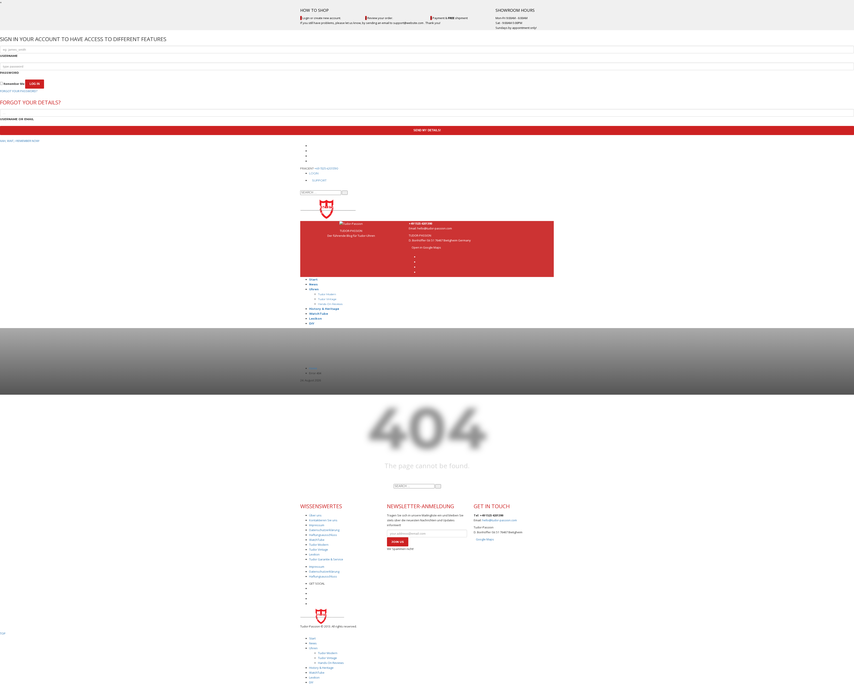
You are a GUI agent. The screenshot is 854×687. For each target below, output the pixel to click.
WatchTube (316, 540)
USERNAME (9, 56)
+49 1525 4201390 (326, 168)
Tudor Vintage (318, 550)
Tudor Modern (318, 545)
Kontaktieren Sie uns (323, 520)
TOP (3, 633)
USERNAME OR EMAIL (17, 119)
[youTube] (310, 156)
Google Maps (485, 539)
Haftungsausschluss (323, 535)
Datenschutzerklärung (324, 530)
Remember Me (13, 84)
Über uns (315, 515)
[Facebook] (310, 145)
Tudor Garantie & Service (326, 559)
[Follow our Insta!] (310, 593)
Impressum (316, 525)
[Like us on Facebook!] (310, 588)
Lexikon (314, 554)
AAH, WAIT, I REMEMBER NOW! (19, 141)
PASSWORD (9, 72)
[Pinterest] (310, 161)
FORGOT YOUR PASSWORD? (18, 91)
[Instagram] (310, 151)
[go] (345, 193)
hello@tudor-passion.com (434, 228)
